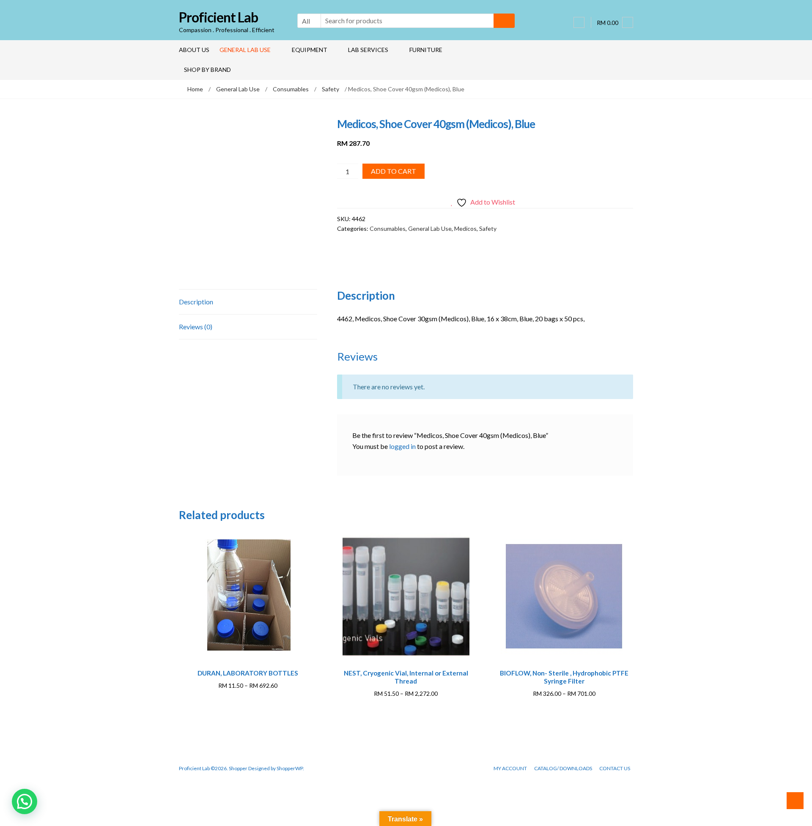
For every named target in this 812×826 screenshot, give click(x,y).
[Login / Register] (578, 22)
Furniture (425, 49)
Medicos (465, 228)
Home (195, 89)
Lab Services (368, 49)
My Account (510, 768)
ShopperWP (290, 768)
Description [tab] (196, 302)
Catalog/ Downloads (563, 768)
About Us (194, 49)
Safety (330, 89)
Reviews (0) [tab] (195, 327)
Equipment (309, 49)
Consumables (291, 89)
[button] (24, 801)
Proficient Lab (218, 17)
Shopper (238, 768)
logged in (402, 446)
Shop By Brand (207, 69)
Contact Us (614, 768)
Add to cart (393, 171)
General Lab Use (245, 49)
